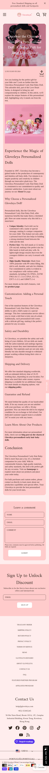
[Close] (45, 3)
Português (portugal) (21, 759)
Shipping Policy (24, 630)
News (24, 652)
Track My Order (24, 625)
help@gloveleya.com (24, 706)
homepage (31, 469)
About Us (22, 192)
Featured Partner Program (24, 680)
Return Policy (24, 636)
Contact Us (24, 669)
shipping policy (14, 387)
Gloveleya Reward (24, 658)
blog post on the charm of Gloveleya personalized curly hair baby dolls (24, 437)
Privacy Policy (24, 641)
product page (14, 287)
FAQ (24, 675)
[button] (4, 14)
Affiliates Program (24, 686)
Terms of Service (24, 647)
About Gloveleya (24, 663)
